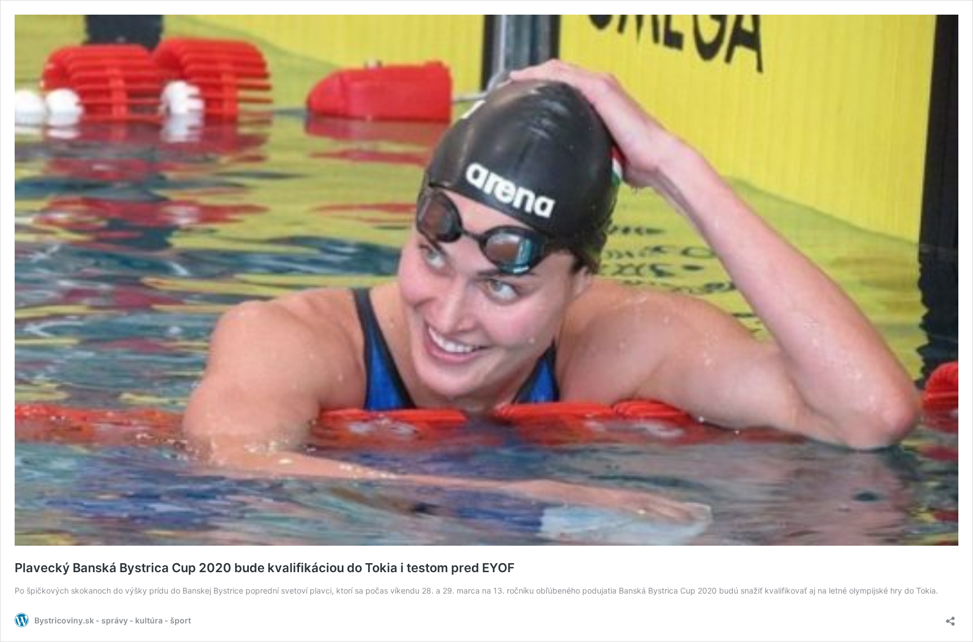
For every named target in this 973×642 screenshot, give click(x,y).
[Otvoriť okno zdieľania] (950, 617)
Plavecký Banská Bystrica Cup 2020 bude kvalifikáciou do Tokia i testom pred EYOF (265, 567)
